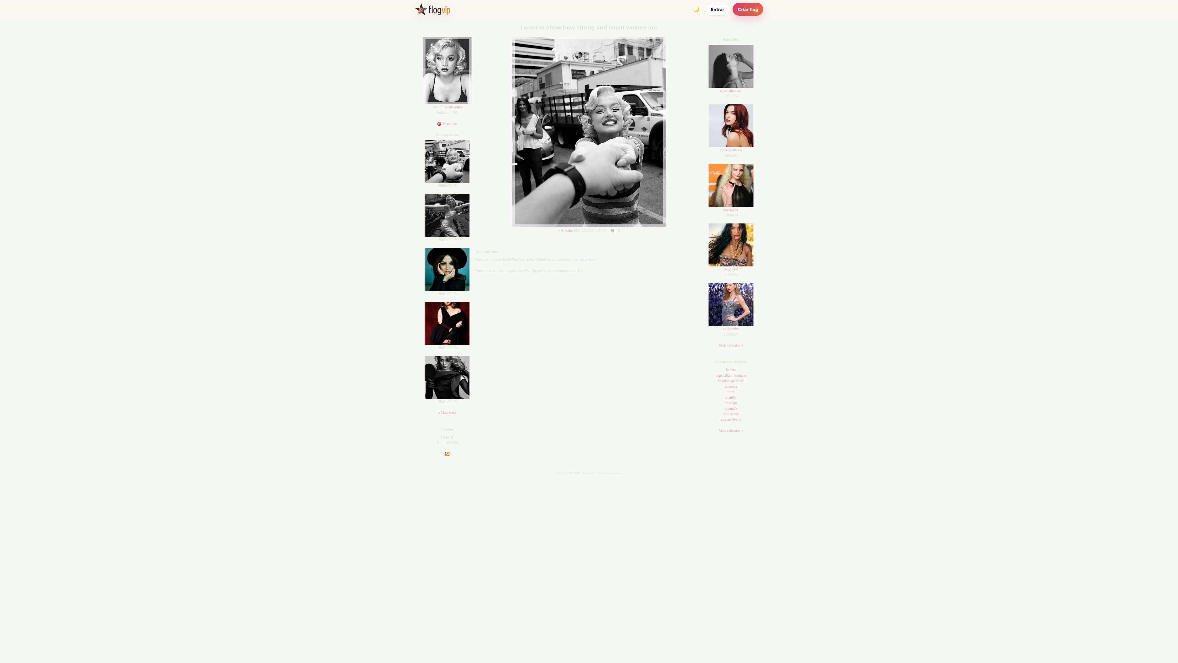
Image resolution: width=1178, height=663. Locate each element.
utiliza (731, 392)
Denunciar (450, 124)
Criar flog (748, 9)
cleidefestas (731, 414)
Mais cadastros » (731, 430)
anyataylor (730, 209)
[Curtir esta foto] (613, 231)
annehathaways (731, 90)
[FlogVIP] (433, 9)
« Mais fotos (447, 413)
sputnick (731, 408)
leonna (731, 370)
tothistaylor (731, 329)
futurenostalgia (731, 150)
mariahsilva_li (731, 419)
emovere (731, 386)
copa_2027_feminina (731, 375)
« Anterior (565, 230)
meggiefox (731, 269)
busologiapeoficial (731, 381)
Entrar (717, 9)
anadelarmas (454, 107)
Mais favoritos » (731, 345)
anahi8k (731, 397)
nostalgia (731, 403)
